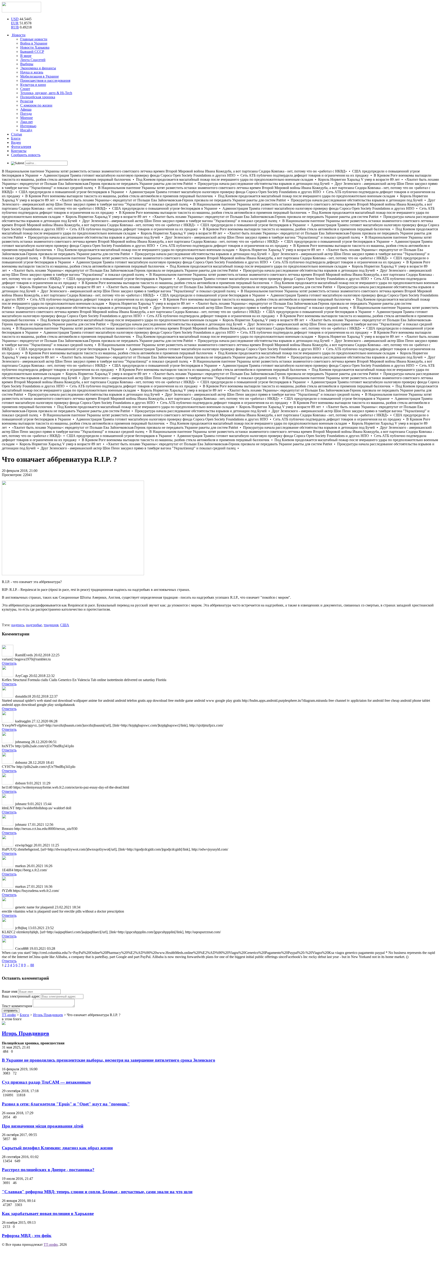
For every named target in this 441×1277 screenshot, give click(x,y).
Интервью (28, 126)
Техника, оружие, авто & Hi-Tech (46, 93)
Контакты (18, 151)
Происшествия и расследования (45, 80)
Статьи (16, 134)
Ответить (9, 663)
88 (32, 965)
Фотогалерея (21, 147)
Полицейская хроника (37, 97)
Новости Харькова (34, 47)
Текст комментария (17, 1006)
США (64, 625)
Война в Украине (33, 43)
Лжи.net (26, 122)
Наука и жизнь (31, 72)
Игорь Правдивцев (25, 1033)
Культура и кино (33, 85)
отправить (11, 1010)
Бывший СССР (32, 52)
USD (15, 19)
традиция (51, 625)
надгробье (34, 625)
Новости (18, 35)
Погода (26, 114)
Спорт (25, 89)
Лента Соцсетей (32, 60)
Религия (26, 101)
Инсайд (26, 130)
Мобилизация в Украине (39, 76)
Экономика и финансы (38, 68)
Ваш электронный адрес (21, 996)
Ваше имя (9, 991)
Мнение (26, 118)
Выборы (26, 64)
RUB (15, 27)
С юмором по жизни (36, 105)
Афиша (25, 109)
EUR (15, 23)
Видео (16, 142)
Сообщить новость (25, 155)
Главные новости (33, 39)
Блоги (15, 138)
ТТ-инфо (51, 1244)
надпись (17, 625)
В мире (25, 56)
